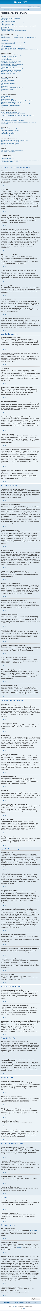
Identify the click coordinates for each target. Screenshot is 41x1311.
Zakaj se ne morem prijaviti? (8, 24)
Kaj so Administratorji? (6, 96)
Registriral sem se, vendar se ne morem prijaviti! (12, 23)
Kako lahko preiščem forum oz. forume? (10, 128)
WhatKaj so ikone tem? (6, 90)
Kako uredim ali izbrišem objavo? (9, 56)
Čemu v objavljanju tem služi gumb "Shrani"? (11, 70)
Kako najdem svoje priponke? (8, 151)
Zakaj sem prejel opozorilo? (7, 67)
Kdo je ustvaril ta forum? (7, 157)
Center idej (19, 1247)
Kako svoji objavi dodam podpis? (9, 58)
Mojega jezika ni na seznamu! (8, 43)
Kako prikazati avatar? (6, 46)
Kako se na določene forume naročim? (10, 143)
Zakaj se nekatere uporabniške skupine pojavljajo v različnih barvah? (17, 103)
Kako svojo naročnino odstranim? (9, 145)
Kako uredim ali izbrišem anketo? (9, 62)
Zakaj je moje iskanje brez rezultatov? (10, 130)
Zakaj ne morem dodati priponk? (9, 65)
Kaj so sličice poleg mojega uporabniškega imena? (13, 45)
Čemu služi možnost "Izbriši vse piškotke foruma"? (13, 30)
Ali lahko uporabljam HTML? (7, 80)
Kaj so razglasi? (5, 86)
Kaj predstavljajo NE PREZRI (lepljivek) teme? (12, 87)
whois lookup (28, 1265)
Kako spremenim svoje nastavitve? (9, 35)
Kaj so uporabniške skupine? (8, 99)
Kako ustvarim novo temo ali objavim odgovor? (12, 55)
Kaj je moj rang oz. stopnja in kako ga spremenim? (13, 48)
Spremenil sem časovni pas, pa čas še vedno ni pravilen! (14, 42)
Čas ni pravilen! (4, 40)
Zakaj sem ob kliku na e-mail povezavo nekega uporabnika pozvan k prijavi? (19, 49)
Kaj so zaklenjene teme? (7, 89)
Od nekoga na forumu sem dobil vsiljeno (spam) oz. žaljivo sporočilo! (17, 115)
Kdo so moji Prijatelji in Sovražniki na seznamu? (12, 120)
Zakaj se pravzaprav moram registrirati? (10, 18)
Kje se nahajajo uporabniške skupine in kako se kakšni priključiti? (16, 100)
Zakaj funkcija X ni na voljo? (7, 158)
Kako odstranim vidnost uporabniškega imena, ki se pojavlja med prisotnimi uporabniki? (19, 38)
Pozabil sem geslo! (5, 27)
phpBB (14, 1306)
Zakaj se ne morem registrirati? (8, 21)
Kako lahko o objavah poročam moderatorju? (12, 68)
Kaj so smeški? (4, 81)
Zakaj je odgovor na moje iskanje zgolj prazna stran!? (14, 132)
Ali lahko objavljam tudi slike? (8, 83)
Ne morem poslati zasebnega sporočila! (10, 112)
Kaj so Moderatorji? (5, 97)
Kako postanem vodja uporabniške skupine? (11, 102)
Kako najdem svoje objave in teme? (9, 135)
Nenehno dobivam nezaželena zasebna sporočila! (13, 113)
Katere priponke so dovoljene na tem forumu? (12, 150)
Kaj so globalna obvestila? (7, 84)
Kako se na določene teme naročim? (10, 141)
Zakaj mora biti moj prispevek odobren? (10, 71)
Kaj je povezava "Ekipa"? (7, 107)
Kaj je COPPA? (4, 19)
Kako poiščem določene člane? (8, 133)
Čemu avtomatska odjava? (7, 29)
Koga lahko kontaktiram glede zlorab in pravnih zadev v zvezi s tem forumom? (20, 160)
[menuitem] (5, 6)
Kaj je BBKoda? (4, 78)
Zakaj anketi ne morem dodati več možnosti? (12, 61)
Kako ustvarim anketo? (6, 59)
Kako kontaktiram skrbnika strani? (9, 161)
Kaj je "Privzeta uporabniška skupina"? (10, 105)
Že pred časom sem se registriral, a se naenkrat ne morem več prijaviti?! (18, 26)
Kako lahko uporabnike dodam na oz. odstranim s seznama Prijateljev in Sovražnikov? (18, 122)
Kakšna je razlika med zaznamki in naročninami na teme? (15, 140)
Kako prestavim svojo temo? (8, 73)
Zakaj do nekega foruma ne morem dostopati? (12, 64)
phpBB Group (33, 1230)
